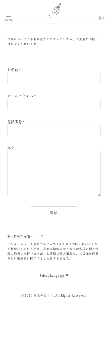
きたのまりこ (43, 295)
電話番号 (16, 121)
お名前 (14, 69)
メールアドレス (21, 95)
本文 (11, 147)
